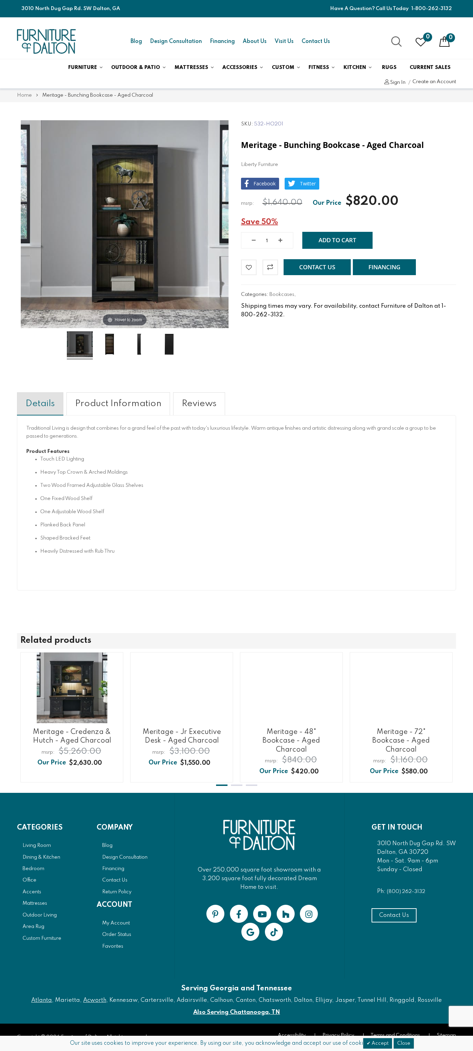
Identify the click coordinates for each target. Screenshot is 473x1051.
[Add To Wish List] (249, 267)
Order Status (116, 934)
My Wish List (428, 37)
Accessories (239, 67)
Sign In (397, 82)
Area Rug (33, 926)
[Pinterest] (215, 914)
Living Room (37, 845)
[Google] (250, 932)
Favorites (112, 946)
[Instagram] (309, 914)
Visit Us (284, 41)
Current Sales (430, 67)
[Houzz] (286, 914)
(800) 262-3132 (406, 891)
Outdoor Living (40, 915)
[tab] (40, 403)
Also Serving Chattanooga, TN (236, 1012)
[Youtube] (262, 914)
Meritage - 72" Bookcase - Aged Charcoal (401, 740)
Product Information (118, 403)
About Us (255, 41)
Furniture (82, 67)
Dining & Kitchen (41, 857)
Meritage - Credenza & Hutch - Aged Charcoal (72, 736)
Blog (136, 41)
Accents (32, 892)
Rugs (389, 67)
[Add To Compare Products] (270, 267)
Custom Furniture (42, 938)
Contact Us (316, 41)
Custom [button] (283, 67)
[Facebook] (239, 914)
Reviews (199, 403)
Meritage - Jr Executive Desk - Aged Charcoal (182, 736)
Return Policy (117, 892)
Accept (380, 1043)
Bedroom (33, 868)
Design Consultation (176, 41)
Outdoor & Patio (135, 67)
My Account (116, 923)
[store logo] (46, 41)
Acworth (94, 1000)
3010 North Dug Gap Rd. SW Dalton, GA (70, 8)
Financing (222, 41)
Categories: (255, 294)
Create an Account (434, 81)
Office (29, 880)
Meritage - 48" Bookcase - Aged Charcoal (291, 740)
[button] (317, 267)
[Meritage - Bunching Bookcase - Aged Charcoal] (80, 345)
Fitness (319, 67)
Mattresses (191, 67)
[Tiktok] (274, 932)
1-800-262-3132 (431, 8)
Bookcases (281, 294)
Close (403, 1043)
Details (40, 403)
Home (24, 95)
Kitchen (354, 67)
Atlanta (41, 1000)
